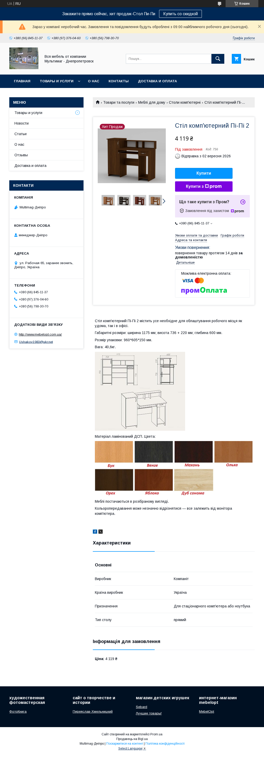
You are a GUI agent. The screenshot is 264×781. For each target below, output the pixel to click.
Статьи (20, 134)
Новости (21, 123)
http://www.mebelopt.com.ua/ (40, 334)
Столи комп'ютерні (185, 102)
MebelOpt (206, 711)
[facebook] (95, 532)
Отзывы (21, 155)
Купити (203, 173)
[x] (100, 532)
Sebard (141, 707)
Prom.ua (156, 734)
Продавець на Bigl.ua (132, 739)
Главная (22, 81)
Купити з (195, 186)
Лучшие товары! (149, 713)
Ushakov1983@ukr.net (36, 342)
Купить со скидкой (180, 14)
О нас (93, 81)
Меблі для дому (151, 102)
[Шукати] (217, 59)
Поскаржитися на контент (124, 743)
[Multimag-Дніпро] (23, 68)
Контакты (119, 81)
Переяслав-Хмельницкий (93, 711)
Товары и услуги (56, 81)
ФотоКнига (18, 711)
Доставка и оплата (157, 81)
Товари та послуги (118, 102)
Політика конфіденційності (165, 743)
